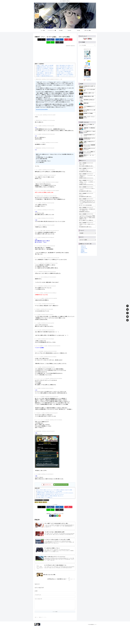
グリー (37, 502)
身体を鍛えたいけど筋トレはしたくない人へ (44, 74)
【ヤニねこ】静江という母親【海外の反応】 (64, 71)
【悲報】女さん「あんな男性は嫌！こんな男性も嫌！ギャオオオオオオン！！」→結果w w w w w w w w (53, 68)
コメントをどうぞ (38, 598)
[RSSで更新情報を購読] (60, 516)
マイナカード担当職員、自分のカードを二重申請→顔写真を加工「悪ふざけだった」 (50, 495)
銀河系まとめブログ (84, 252)
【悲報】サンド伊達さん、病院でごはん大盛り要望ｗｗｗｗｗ (47, 65)
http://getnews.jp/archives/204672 (42, 109)
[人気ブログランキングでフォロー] (60, 484)
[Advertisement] (55, 54)
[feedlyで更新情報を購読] (57, 516)
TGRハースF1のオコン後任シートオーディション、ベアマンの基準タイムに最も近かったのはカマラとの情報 (54, 489)
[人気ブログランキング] (89, 38)
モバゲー (45, 502)
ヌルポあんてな (83, 247)
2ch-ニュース (46, 500)
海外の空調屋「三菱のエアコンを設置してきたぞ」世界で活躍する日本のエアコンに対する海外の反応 (73, 68)
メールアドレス (38, 594)
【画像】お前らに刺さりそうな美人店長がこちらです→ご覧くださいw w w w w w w (50, 494)
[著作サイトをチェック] (50, 516)
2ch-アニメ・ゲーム (39, 500)
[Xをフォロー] (53, 516)
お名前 (36, 590)
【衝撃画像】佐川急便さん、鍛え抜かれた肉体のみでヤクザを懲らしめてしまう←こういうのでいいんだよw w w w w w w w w (57, 492)
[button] (59, 42)
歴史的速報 (82, 251)
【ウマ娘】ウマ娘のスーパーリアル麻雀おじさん (44, 497)
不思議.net (82, 249)
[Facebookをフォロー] (55, 516)
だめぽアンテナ (83, 245)
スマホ (41, 502)
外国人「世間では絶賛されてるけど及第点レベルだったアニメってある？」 (69, 65)
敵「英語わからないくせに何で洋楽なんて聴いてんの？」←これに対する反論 (49, 491)
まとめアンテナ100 (84, 248)
